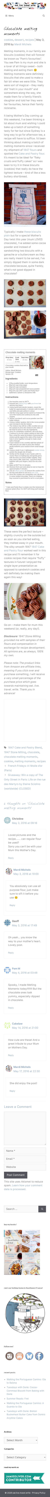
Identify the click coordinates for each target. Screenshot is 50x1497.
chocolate (33, 752)
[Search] (42, 1209)
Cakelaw (17, 1023)
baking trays (23, 403)
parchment (35, 403)
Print (36, 375)
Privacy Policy (38, 1493)
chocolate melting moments (20, 756)
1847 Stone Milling (15, 752)
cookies (8, 39)
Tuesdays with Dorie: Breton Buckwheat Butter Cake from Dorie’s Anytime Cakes (26, 1414)
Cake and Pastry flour (31, 153)
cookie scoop (39, 450)
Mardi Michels (22, 869)
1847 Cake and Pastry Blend (25, 747)
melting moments (25, 761)
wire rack (34, 473)
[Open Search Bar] (43, 16)
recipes (29, 39)
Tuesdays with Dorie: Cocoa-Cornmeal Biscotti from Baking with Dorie (25, 1390)
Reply (11, 858)
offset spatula (20, 471)
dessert (19, 39)
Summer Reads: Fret (18, 1398)
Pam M (16, 968)
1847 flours (30, 149)
